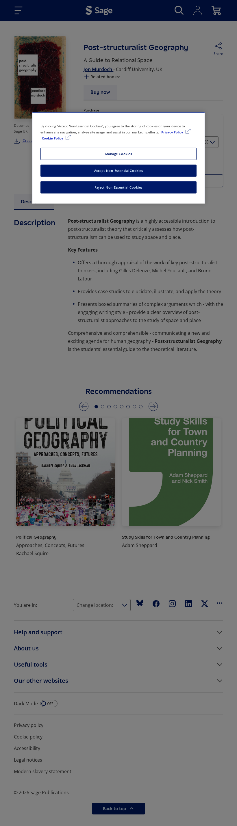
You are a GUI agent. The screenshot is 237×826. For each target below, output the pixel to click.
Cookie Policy (53, 138)
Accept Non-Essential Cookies (118, 170)
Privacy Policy (172, 132)
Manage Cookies (118, 154)
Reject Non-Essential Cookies (118, 187)
